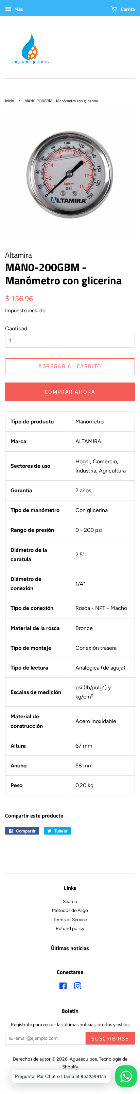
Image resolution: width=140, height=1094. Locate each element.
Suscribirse (110, 1038)
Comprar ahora (70, 392)
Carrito (127, 9)
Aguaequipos (83, 1059)
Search (70, 901)
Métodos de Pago (70, 910)
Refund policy (70, 928)
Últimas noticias (70, 948)
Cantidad (16, 328)
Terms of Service (70, 919)
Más (18, 9)
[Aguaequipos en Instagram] (77, 987)
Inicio (9, 101)
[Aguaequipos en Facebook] (63, 987)
